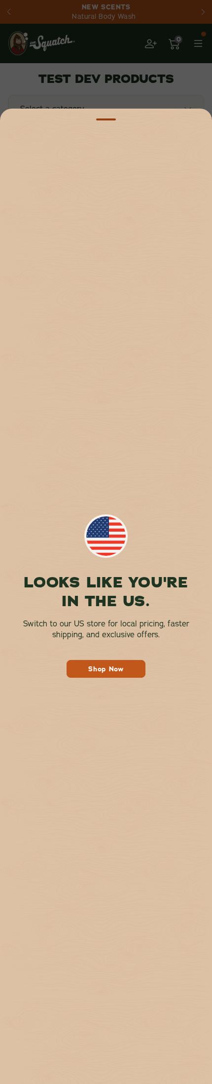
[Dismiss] (106, 119)
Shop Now (106, 668)
